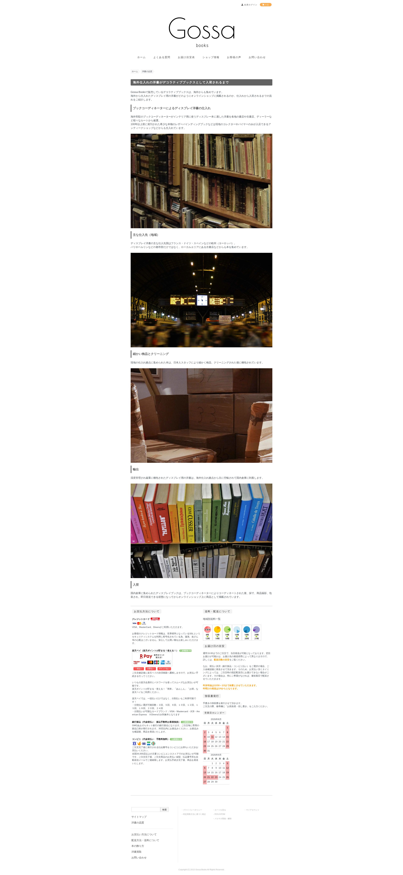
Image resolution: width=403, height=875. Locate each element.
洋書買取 (136, 851)
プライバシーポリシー (192, 810)
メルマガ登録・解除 (223, 819)
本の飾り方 (137, 846)
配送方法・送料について (145, 840)
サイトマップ (139, 816)
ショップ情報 (210, 57)
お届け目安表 (186, 57)
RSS (217, 814)
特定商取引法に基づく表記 (194, 814)
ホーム (141, 57)
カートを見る (220, 810)
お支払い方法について (144, 834)
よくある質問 (161, 57)
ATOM (222, 814)
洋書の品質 (147, 71)
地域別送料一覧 (212, 619)
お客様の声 (234, 57)
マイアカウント (252, 810)
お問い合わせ (257, 57)
